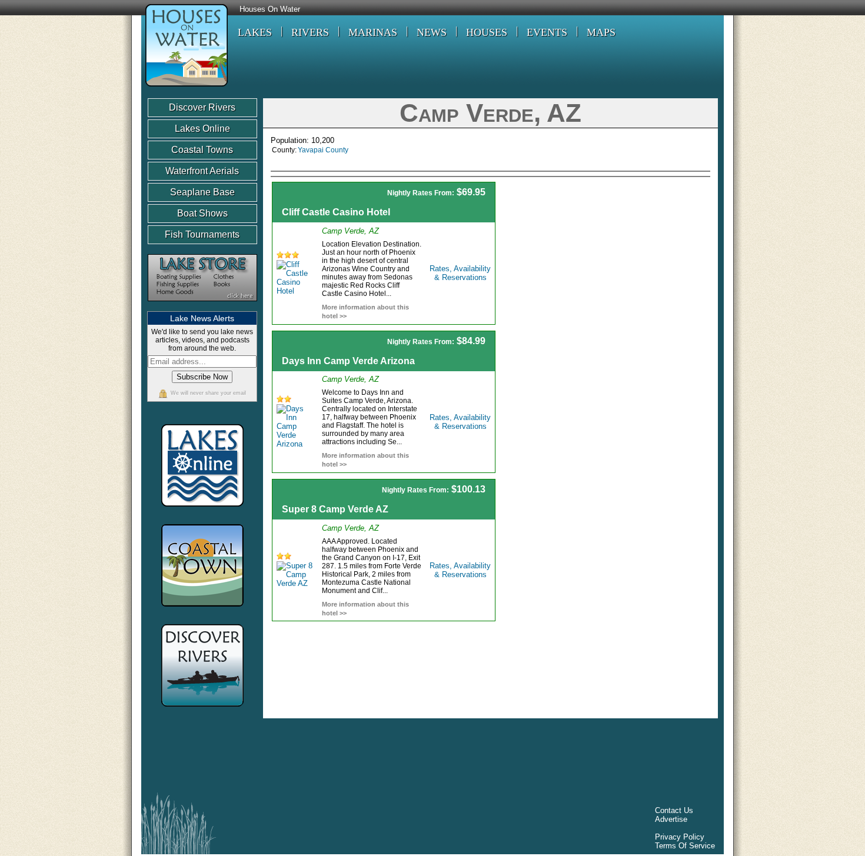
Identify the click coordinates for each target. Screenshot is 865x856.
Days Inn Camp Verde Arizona (348, 361)
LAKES (255, 32)
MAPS (601, 32)
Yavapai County (323, 150)
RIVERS (310, 32)
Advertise (671, 819)
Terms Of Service (685, 845)
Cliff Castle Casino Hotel (336, 212)
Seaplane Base (202, 192)
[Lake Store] (202, 306)
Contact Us (674, 810)
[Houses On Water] (184, 88)
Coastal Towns (202, 150)
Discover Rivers (202, 107)
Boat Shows (202, 213)
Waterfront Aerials (202, 171)
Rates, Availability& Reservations (460, 273)
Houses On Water (269, 9)
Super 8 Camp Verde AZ (335, 509)
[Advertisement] (610, 264)
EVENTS (547, 32)
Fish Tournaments (202, 234)
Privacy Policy (679, 836)
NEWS (432, 32)
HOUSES (486, 32)
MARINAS (372, 32)
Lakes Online (202, 129)
